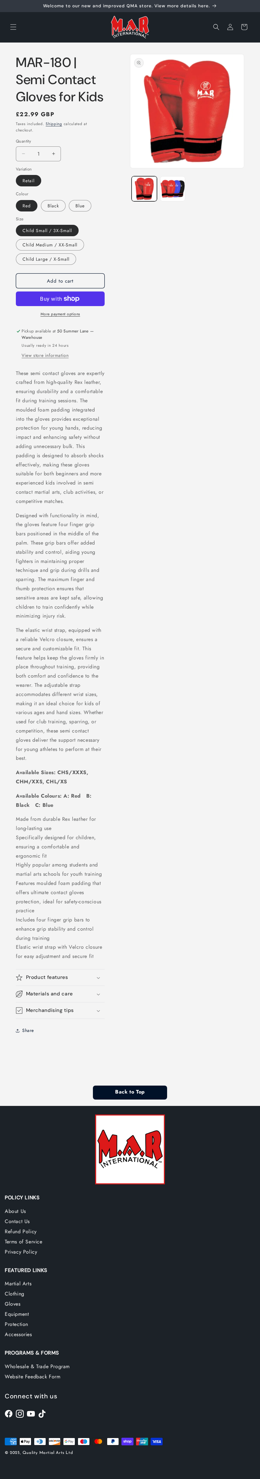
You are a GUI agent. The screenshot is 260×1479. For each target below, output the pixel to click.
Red (27, 206)
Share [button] (28, 1030)
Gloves (13, 1304)
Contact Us (17, 1221)
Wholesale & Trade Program (37, 1366)
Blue (80, 206)
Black (53, 206)
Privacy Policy (21, 1251)
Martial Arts (18, 1283)
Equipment (17, 1314)
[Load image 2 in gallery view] (172, 189)
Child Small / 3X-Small (47, 230)
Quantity (23, 141)
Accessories (18, 1334)
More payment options (60, 314)
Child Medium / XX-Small (50, 245)
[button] (13, 27)
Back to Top (130, 1092)
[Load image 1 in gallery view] (144, 189)
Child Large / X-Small (46, 259)
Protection (16, 1324)
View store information (45, 355)
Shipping (54, 124)
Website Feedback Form (33, 1376)
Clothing (14, 1293)
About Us (15, 1211)
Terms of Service (23, 1241)
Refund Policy (21, 1231)
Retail (29, 180)
